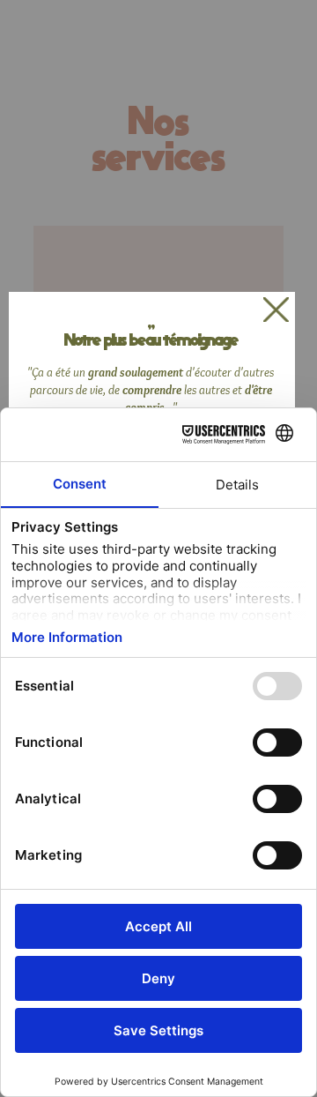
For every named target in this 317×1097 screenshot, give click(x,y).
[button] (276, 311)
